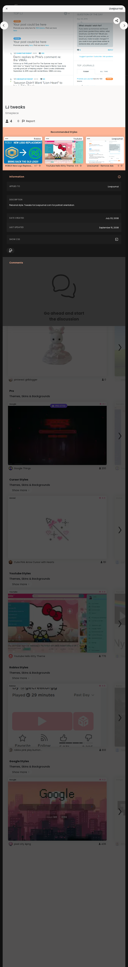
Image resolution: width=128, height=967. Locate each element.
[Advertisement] (13, 484)
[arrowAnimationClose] (4, 25)
